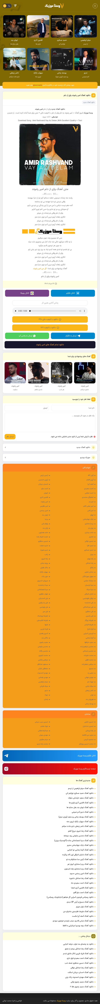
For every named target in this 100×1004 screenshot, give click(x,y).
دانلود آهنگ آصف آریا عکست (82, 916)
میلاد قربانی (44, 686)
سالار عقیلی (44, 567)
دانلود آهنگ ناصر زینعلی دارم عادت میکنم (77, 826)
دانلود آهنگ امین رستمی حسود (81, 873)
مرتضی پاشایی (43, 660)
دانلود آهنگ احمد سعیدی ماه (82, 883)
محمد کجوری (43, 655)
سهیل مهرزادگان (87, 576)
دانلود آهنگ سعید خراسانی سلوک (80, 798)
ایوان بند (45, 515)
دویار (91, 554)
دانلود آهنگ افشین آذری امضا (82, 888)
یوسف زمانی (89, 704)
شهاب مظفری (43, 594)
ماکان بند (45, 638)
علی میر (45, 611)
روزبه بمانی (44, 563)
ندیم (46, 690)
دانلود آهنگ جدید (83, 447)
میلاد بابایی (89, 686)
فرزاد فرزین (44, 629)
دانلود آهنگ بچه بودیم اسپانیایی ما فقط (78, 925)
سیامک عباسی (88, 581)
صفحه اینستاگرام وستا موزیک (84, 769)
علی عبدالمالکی (88, 607)
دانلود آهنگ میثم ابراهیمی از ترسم (80, 788)
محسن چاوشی (43, 646)
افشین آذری (44, 497)
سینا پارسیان (89, 585)
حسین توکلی (89, 541)
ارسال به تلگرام (71, 335)
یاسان (46, 699)
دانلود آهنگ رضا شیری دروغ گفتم (80, 831)
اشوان (46, 493)
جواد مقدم (44, 726)
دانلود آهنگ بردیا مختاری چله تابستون (78, 869)
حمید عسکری (88, 550)
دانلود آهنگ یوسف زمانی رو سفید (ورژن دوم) (76, 817)
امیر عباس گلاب (88, 506)
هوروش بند (89, 699)
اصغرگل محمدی (87, 497)
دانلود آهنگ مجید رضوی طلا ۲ (81, 986)
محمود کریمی (88, 739)
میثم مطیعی (43, 739)
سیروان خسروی (42, 581)
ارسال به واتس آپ (25, 335)
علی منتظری (89, 611)
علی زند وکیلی (43, 602)
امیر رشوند (44, 502)
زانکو (91, 567)
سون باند (45, 576)
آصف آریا (90, 484)
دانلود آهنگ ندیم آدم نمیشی (82, 812)
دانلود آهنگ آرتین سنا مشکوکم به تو (79, 859)
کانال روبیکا (24, 293)
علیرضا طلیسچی (42, 620)
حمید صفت (44, 545)
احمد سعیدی (88, 488)
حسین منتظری (43, 541)
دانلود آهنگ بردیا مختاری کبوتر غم (80, 864)
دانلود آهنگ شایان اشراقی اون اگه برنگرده (77, 854)
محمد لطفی (89, 660)
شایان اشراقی (89, 594)
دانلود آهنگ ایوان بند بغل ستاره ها (80, 807)
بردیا (46, 519)
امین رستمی (44, 510)
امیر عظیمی (44, 506)
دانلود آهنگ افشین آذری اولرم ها (81, 802)
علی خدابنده (89, 602)
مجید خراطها (89, 642)
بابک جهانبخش (88, 519)
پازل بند (45, 528)
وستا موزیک (88, 113)
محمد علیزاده (88, 655)
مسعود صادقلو (43, 664)
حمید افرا (90, 545)
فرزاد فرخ (90, 629)
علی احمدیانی (43, 598)
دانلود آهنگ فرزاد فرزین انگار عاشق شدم (78, 953)
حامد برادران (89, 532)
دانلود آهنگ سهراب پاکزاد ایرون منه (80, 821)
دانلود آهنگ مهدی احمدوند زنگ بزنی (79, 977)
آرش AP (90, 475)
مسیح (91, 668)
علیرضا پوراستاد (42, 616)
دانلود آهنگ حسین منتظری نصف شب (79, 963)
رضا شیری (44, 559)
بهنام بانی (45, 523)
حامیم (91, 537)
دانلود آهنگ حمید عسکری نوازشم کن (79, 793)
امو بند (91, 502)
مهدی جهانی (89, 677)
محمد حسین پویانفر (86, 744)
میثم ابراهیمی (43, 682)
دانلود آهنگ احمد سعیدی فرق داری (80, 958)
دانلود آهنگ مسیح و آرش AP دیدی (80, 902)
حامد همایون (43, 532)
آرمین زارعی (44, 475)
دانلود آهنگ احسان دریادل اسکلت (80, 972)
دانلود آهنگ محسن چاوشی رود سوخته (78, 835)
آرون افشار (89, 480)
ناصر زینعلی (89, 690)
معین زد (90, 673)
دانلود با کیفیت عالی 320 (48, 319)
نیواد (46, 695)
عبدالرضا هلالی (43, 730)
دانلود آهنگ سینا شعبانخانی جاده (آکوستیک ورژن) (73, 840)
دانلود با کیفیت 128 (48, 327)
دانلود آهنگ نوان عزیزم (84, 906)
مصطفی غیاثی (43, 668)
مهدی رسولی (43, 735)
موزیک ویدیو (85, 457)
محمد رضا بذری (42, 744)
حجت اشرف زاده (42, 537)
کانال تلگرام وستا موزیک (86, 755)
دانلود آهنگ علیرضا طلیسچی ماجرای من (78, 911)
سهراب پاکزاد (44, 572)
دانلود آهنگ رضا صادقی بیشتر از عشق (79, 948)
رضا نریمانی (89, 730)
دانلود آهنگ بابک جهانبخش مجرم (80, 845)
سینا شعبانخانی (42, 589)
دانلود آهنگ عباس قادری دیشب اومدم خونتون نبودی (73, 921)
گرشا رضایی (89, 638)
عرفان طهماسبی (88, 598)
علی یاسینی (89, 616)
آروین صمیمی (43, 480)
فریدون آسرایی (88, 633)
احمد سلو (44, 488)
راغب (46, 554)
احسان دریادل (43, 484)
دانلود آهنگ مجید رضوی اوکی (82, 982)
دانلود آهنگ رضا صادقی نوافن (82, 967)
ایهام (91, 515)
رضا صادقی (89, 563)
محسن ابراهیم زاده (86, 646)
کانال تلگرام (70, 293)
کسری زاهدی (43, 633)
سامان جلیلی (89, 572)
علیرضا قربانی (88, 624)
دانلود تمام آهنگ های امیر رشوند (50, 344)
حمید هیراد (44, 550)
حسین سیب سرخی (41, 722)
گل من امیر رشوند (39, 268)
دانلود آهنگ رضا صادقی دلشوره (81, 878)
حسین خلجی (88, 722)
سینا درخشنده (43, 585)
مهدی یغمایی (43, 677)
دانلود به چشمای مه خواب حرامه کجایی (78, 944)
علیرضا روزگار (89, 620)
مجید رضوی (43, 642)
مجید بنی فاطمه (87, 735)
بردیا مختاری (89, 523)
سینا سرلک (89, 589)
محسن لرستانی (88, 651)
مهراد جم (90, 682)
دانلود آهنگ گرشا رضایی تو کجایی (80, 850)
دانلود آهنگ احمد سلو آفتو (83, 892)
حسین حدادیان (88, 726)
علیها (46, 624)
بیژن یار (90, 528)
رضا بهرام (90, 559)
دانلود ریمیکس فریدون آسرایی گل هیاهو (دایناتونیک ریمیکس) (70, 897)
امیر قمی (90, 510)
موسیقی (55, 117)
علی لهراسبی (44, 607)
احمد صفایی (89, 493)
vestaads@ (37, 85)
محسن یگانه (43, 651)
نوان (91, 695)
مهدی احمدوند (42, 673)
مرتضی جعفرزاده (87, 664)
